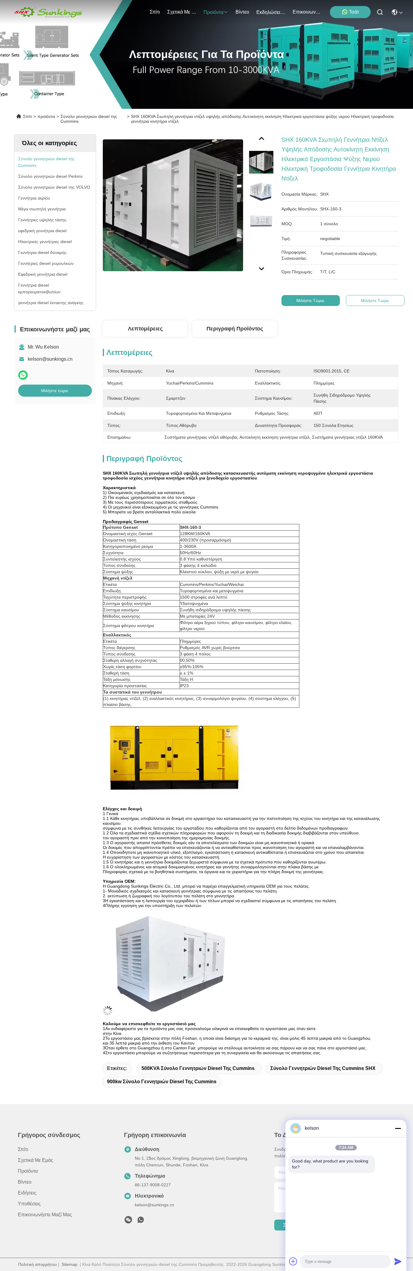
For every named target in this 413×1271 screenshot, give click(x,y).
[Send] (398, 1261)
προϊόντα (213, 12)
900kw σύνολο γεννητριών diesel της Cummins (161, 1081)
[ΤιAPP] (23, 375)
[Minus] (398, 1128)
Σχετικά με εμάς (181, 12)
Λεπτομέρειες (145, 329)
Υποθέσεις (29, 1203)
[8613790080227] (140, 1221)
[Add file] (293, 1261)
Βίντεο (242, 12)
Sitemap (69, 1264)
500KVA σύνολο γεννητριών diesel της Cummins (198, 1068)
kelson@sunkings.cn (50, 359)
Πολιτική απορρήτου (37, 1264)
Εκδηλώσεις (269, 12)
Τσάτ (354, 12)
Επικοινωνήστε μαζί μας (307, 12)
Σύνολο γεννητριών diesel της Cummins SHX (323, 1068)
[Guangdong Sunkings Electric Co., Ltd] (48, 12)
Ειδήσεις (27, 1192)
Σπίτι (155, 12)
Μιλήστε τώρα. (55, 390)
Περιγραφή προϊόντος (235, 329)
